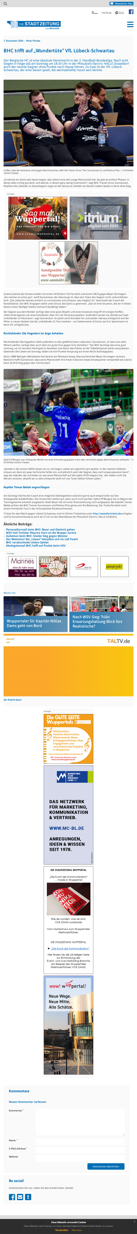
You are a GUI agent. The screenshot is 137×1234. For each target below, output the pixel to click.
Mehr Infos (77, 1230)
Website (13, 1156)
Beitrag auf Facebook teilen (12, 1197)
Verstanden (61, 1230)
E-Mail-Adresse (18, 1148)
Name (13, 1140)
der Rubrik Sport (13, 699)
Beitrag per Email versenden (20, 1197)
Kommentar (16, 1110)
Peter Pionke (33, 40)
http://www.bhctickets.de (107, 513)
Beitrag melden (28, 1197)
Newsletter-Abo (124, 3)
